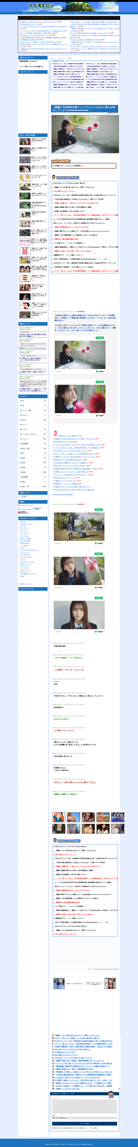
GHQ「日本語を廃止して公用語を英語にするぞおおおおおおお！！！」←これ (80, 259)
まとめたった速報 (25, 538)
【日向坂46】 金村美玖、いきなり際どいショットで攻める (73, 267)
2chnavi (22, 576)
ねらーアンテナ (24, 529)
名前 (53, 1115)
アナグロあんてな (25, 555)
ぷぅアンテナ (24, 531)
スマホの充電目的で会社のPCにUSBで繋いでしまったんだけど (90, 33)
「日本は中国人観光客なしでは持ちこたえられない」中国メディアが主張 (74, 66)
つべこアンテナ (24, 569)
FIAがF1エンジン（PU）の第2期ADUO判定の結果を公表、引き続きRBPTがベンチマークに (80, 63)
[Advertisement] (85, 97)
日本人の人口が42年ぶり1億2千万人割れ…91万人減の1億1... (74, 489)
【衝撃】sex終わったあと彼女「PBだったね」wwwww (72, 251)
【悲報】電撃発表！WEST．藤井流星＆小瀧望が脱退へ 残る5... (76, 469)
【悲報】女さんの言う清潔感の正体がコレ (68, 460)
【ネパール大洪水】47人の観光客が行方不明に (85, 39)
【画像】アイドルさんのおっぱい (65, 480)
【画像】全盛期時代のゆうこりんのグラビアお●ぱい (68, 84)
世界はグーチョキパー (26, 584)
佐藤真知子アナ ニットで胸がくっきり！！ (69, 255)
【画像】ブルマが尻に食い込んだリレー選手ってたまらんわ (38, 22)
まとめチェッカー (25, 564)
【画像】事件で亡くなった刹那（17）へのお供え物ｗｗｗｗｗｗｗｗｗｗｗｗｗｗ (77, 87)
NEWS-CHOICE (24, 543)
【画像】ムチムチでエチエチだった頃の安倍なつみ (71, 472)
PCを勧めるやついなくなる (29, 24)
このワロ (22, 548)
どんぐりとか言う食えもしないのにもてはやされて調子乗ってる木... (77, 445)
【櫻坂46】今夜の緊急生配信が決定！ (66, 239)
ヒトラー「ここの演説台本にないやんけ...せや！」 (71, 475)
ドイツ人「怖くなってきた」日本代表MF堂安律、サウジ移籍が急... (77, 448)
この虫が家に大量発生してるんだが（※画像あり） (71, 463)
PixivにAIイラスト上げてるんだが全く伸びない (70, 183)
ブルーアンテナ (24, 566)
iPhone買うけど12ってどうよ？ (64, 191)
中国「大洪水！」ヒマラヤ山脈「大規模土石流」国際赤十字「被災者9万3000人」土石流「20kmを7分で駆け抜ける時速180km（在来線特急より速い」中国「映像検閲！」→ (94, 24)
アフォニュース (24, 552)
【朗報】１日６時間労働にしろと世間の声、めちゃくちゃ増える (75, 235)
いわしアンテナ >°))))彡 (27, 562)
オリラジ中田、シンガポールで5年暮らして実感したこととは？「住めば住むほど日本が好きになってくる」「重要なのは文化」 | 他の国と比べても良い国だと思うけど (94, 49)
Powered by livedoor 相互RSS (62, 494)
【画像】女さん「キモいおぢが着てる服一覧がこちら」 (73, 486)
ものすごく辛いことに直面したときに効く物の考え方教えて (38, 42)
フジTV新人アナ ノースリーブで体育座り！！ (68, 165)
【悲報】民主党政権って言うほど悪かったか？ (66, 74)
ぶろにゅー (23, 522)
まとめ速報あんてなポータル (28, 573)
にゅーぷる (23, 526)
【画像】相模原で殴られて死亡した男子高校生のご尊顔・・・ (71, 71)
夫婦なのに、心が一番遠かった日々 (71, 436)
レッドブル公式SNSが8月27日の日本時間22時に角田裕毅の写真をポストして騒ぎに (77, 79)
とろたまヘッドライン (26, 524)
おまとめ (22, 559)
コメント (55, 1098)
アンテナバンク (24, 536)
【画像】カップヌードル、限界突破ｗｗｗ (68, 483)
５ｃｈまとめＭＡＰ (26, 557)
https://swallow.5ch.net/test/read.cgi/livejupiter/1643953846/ (105, 969)
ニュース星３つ (24, 545)
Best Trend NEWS (25, 540)
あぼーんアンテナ (25, 571)
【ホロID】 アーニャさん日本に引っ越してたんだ (35, 35)
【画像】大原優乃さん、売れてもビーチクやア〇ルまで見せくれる (72, 69)
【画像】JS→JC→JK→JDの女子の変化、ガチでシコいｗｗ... (75, 457)
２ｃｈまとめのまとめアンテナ (29, 550)
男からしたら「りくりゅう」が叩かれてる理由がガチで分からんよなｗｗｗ (75, 82)
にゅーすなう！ (24, 533)
